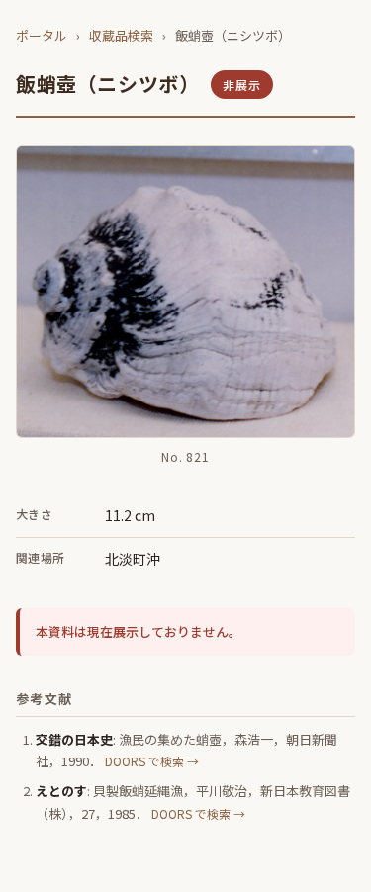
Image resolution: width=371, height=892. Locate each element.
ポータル (41, 35)
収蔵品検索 (121, 35)
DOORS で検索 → (152, 761)
